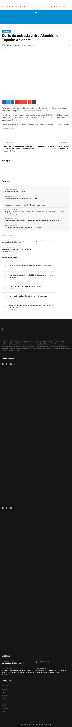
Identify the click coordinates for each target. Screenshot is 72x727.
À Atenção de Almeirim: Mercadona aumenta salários (23, 227)
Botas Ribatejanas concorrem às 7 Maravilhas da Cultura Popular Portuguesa (31, 276)
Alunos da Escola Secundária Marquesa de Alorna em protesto (30, 266)
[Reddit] (25, 102)
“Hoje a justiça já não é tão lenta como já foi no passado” (28, 296)
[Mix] (30, 102)
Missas (40, 721)
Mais (3, 711)
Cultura (4, 699)
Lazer (3, 702)
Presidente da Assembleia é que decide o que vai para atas (25, 205)
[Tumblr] (34, 102)
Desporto (5, 689)
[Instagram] (34, 17)
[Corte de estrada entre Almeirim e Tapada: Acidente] (36, 69)
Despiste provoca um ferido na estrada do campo (30, 7)
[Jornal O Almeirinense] (36, 13)
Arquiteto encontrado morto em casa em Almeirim (26, 287)
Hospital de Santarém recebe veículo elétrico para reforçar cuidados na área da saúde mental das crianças (34, 213)
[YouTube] (41, 17)
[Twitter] (38, 17)
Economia (5, 695)
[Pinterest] (17, 102)
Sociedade (6, 31)
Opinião (4, 705)
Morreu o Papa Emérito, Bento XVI (16, 191)
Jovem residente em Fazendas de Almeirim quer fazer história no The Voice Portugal (31, 306)
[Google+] (21, 102)
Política (4, 692)
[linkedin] (12, 102)
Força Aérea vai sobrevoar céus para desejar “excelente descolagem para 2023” (32, 221)
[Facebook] (30, 17)
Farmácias (33, 721)
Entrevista (5, 708)
